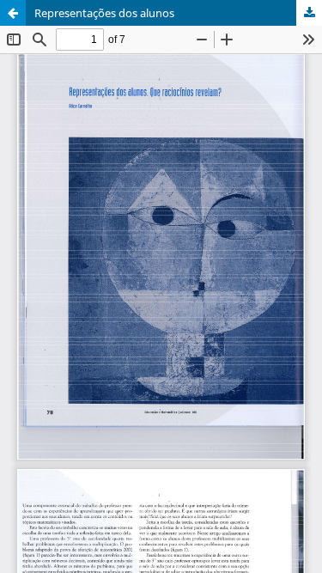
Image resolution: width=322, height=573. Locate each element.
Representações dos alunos (104, 13)
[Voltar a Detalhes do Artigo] (13, 13)
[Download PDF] (309, 13)
